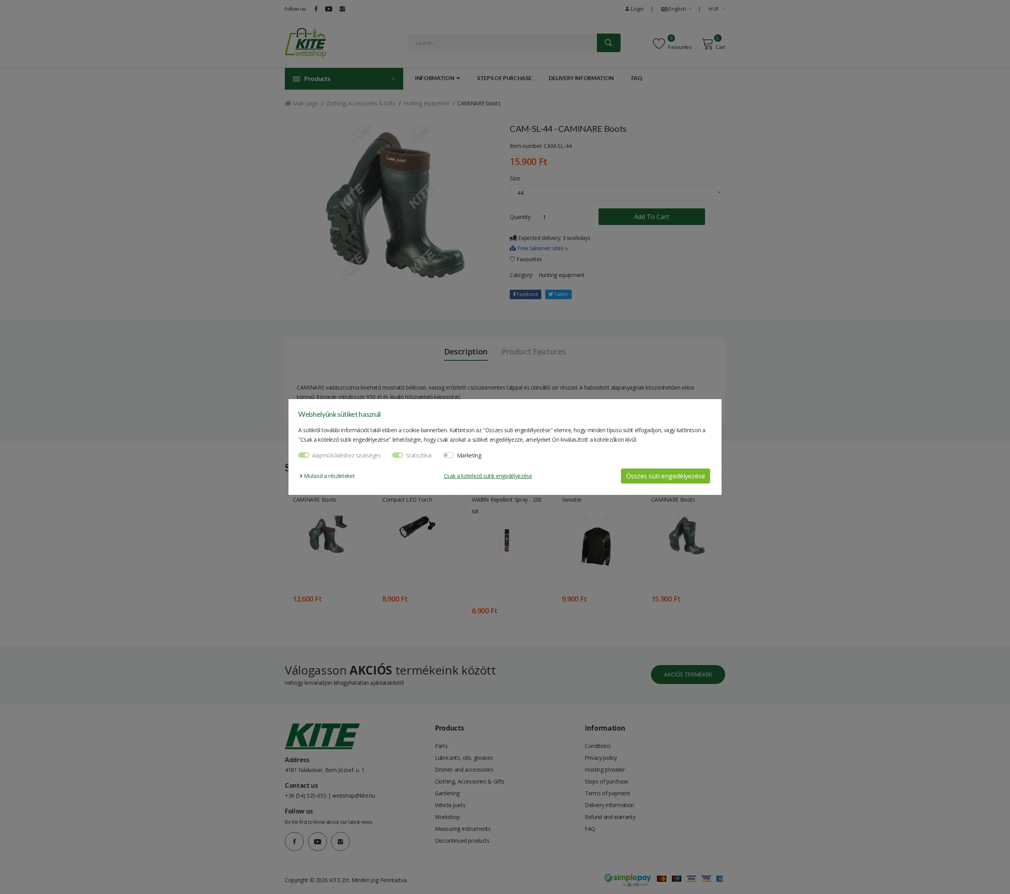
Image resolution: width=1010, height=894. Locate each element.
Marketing (469, 455)
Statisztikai (419, 455)
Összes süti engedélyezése (665, 476)
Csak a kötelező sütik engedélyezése (488, 476)
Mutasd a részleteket (329, 476)
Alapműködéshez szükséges (346, 455)
